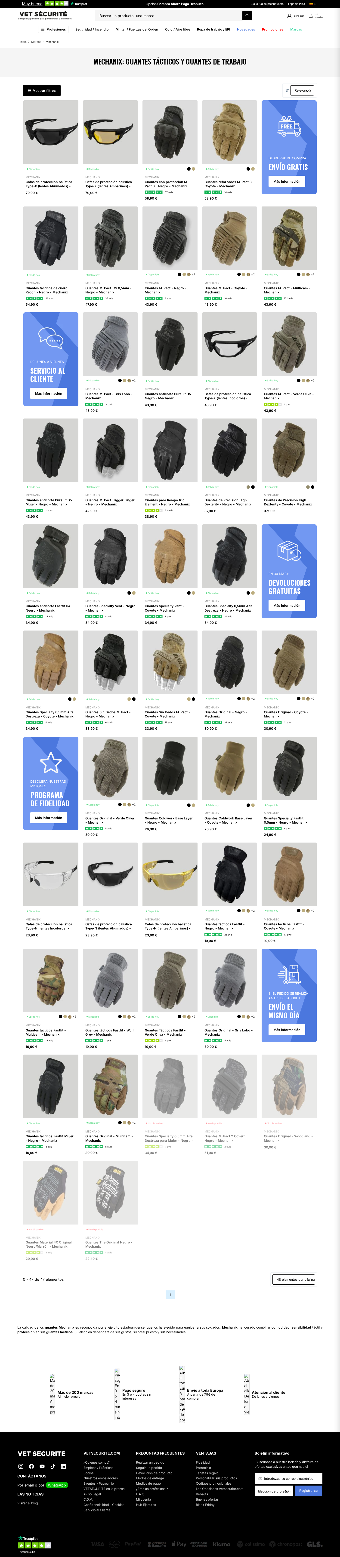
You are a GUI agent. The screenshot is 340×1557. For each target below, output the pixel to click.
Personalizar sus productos (216, 1478)
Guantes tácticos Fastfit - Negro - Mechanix (224, 926)
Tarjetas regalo (207, 1473)
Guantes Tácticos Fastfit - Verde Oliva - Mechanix (165, 1032)
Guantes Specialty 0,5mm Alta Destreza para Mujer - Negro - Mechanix (169, 1140)
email (29, 1485)
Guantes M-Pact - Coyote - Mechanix (225, 290)
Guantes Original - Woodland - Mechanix (288, 1138)
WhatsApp (57, 1485)
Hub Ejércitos (146, 1505)
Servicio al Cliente (96, 1510)
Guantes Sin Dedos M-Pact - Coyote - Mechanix (167, 714)
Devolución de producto (154, 1473)
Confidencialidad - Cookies (103, 1505)
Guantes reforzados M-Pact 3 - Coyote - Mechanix (229, 184)
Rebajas (202, 1494)
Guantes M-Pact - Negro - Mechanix (165, 290)
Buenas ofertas (207, 1499)
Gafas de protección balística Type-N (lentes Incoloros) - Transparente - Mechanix (49, 928)
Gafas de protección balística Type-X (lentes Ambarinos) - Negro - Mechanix (108, 186)
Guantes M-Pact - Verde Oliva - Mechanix (289, 396)
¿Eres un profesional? (152, 1489)
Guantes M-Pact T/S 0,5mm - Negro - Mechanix (108, 290)
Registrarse (308, 1490)
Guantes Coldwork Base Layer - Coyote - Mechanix (228, 820)
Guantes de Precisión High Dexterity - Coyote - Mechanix (288, 502)
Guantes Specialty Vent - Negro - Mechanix (110, 608)
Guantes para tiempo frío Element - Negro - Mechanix (167, 502)
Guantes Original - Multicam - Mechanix (109, 1138)
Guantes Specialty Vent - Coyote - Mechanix (164, 608)
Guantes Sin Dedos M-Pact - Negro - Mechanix (108, 714)
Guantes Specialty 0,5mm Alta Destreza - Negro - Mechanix (228, 608)
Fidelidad (203, 1462)
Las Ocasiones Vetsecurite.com (219, 1489)
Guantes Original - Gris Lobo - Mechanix (228, 1032)
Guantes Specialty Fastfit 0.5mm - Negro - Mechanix (285, 820)
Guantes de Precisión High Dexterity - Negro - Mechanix (227, 502)
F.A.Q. (140, 1494)
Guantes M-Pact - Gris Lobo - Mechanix (109, 396)
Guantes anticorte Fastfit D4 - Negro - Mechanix (49, 608)
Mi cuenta (143, 1499)
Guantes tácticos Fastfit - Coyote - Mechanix (284, 926)
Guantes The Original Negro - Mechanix (109, 1244)
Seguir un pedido (149, 1468)
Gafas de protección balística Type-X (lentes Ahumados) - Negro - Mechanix (49, 186)
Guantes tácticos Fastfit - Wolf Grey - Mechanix (109, 1032)
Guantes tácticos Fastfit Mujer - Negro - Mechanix (50, 1138)
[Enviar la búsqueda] (247, 15)
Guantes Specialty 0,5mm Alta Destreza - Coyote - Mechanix (50, 714)
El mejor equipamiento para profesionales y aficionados (45, 18)
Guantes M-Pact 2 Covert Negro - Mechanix (224, 1138)
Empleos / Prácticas (98, 1468)
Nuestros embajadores (100, 1478)
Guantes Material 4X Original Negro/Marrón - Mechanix (49, 1244)
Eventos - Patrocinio (98, 1483)
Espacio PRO (296, 4)
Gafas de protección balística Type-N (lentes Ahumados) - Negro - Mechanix (108, 928)
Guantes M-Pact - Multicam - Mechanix (287, 290)
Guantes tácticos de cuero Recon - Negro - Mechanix (47, 290)
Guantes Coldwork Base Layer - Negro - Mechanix (169, 820)
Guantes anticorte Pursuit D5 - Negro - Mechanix (169, 396)
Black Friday (205, 1505)
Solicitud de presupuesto (267, 4)
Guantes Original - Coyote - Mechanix (286, 714)
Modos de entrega (150, 1478)
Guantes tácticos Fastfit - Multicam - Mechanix (46, 1032)
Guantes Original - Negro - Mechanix (225, 714)
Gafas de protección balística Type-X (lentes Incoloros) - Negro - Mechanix (227, 398)
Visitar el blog (27, 1503)
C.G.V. (88, 1499)
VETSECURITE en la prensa (104, 1489)
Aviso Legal (92, 1494)
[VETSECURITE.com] (44, 1453)
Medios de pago (148, 1483)
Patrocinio (203, 1468)
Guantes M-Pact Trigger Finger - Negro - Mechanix (110, 502)
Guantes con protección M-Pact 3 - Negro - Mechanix (167, 184)
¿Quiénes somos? (96, 1462)
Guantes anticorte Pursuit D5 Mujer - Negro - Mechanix (49, 502)
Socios (88, 1473)
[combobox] (275, 1491)
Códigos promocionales (213, 1483)
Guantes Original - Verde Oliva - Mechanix (109, 820)
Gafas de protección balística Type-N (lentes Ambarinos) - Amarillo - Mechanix (168, 928)
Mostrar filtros (44, 90)
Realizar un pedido (150, 1462)
